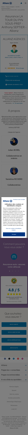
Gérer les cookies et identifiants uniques (13, 229)
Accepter (14, 234)
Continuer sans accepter (19, 199)
